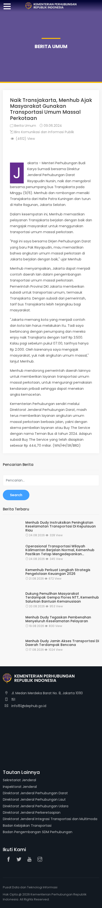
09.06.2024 (52, 125)
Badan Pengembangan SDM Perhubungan (37, 832)
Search (16, 495)
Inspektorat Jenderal (20, 786)
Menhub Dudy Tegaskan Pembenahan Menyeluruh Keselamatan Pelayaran (58, 619)
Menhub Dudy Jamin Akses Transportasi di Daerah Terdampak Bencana (62, 643)
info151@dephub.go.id (28, 706)
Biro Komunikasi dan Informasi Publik (43, 132)
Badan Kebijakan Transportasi (27, 825)
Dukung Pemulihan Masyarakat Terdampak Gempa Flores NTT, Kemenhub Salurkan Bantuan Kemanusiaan (62, 598)
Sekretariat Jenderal (19, 780)
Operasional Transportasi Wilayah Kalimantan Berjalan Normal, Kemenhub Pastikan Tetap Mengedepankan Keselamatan (59, 550)
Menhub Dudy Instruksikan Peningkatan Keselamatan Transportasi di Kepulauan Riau (60, 526)
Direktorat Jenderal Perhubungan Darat (35, 793)
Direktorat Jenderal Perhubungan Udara (35, 806)
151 (12, 699)
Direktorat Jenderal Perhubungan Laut (34, 799)
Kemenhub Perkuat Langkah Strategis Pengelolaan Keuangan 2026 (57, 572)
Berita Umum (24, 125)
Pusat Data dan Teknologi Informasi (30, 887)
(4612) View (25, 138)
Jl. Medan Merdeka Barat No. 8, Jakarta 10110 (46, 693)
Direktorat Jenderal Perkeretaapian (31, 812)
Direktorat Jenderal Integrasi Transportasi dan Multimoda (50, 819)
